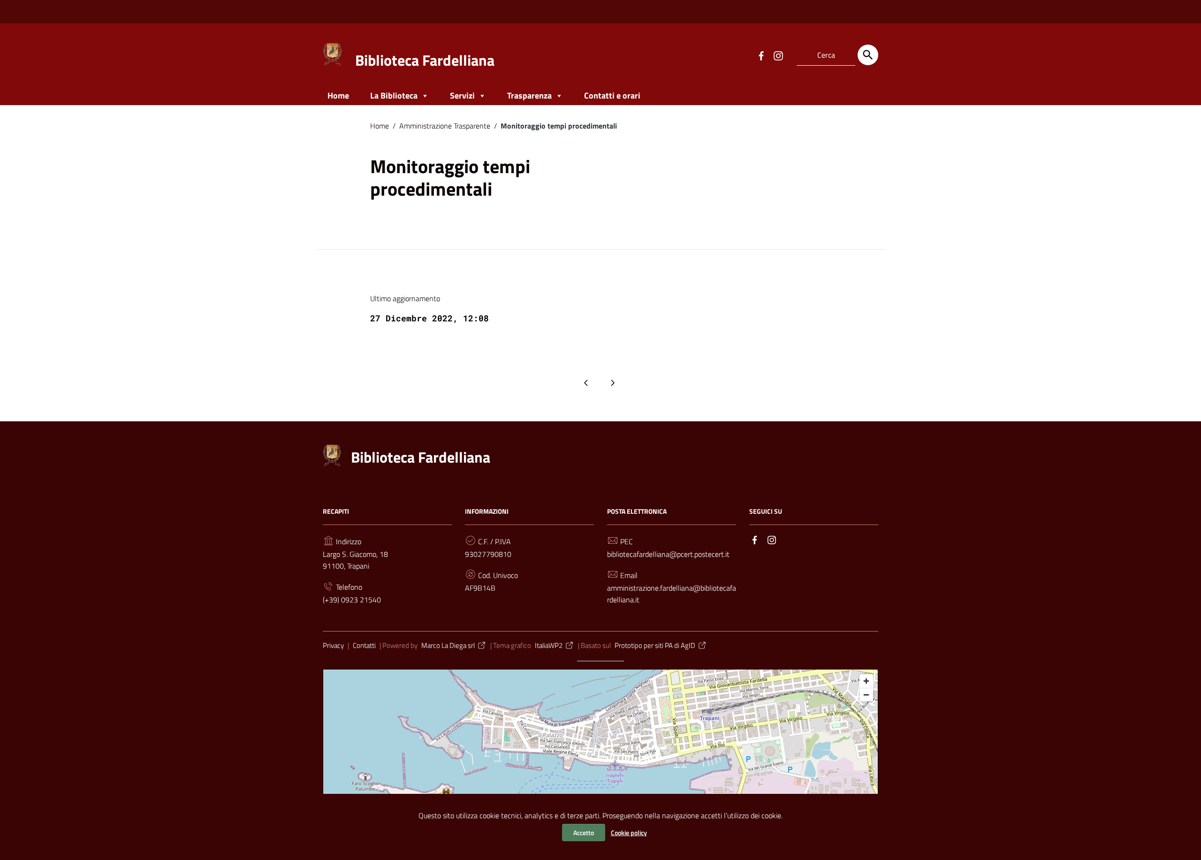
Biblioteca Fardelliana (424, 60)
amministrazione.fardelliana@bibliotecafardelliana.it (671, 593)
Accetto (583, 832)
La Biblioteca (394, 95)
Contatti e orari (612, 95)
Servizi (462, 95)
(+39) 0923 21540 (352, 599)
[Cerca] (868, 55)
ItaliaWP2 (548, 645)
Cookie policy (629, 832)
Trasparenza (529, 95)
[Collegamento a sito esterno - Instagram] (777, 55)
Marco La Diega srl (448, 645)
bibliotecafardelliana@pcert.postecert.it (668, 554)
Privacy (333, 645)
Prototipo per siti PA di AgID (655, 645)
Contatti (364, 645)
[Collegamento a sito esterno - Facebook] (761, 55)
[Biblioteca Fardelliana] (333, 53)
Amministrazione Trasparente (444, 125)
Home (338, 95)
